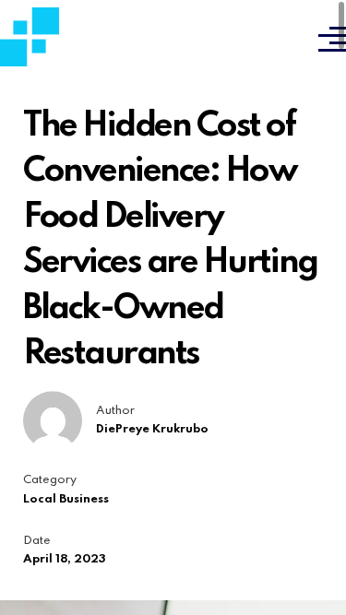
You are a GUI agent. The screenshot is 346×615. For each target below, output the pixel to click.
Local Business (66, 499)
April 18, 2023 (64, 559)
